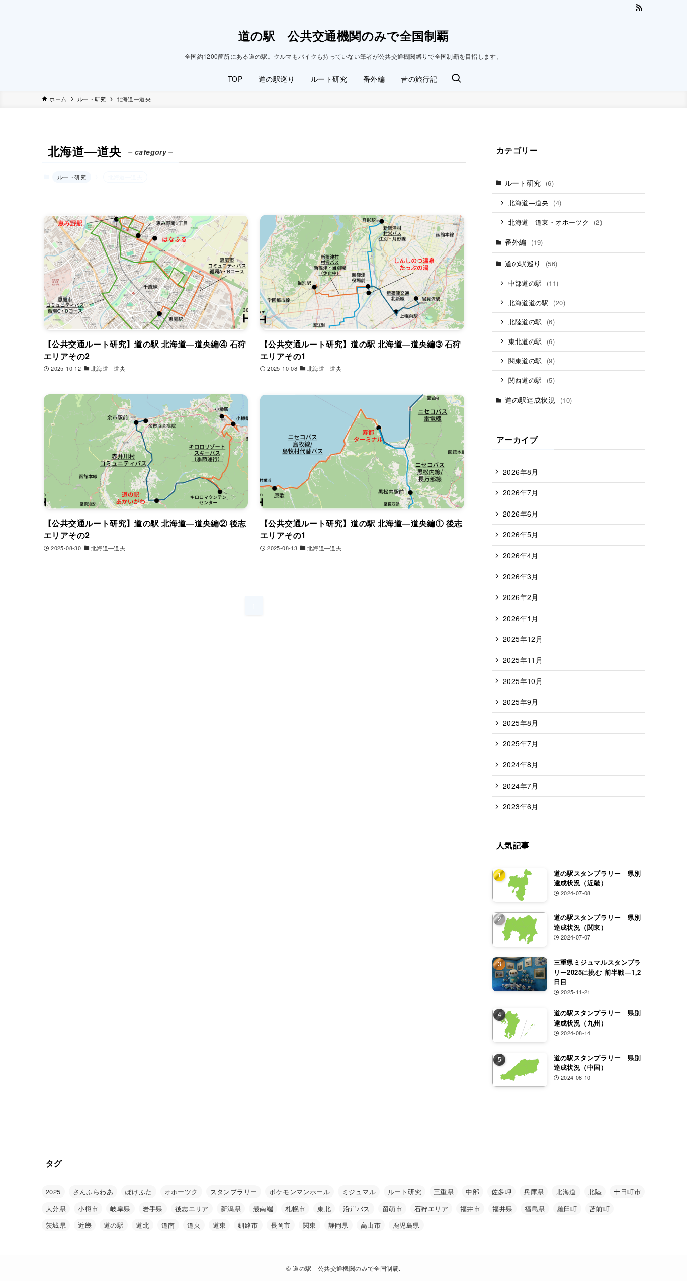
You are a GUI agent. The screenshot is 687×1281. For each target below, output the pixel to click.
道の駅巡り (531, 263)
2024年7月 (521, 786)
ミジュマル (359, 1192)
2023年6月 (521, 806)
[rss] (638, 7)
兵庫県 (534, 1192)
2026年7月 (521, 492)
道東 (219, 1225)
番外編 (524, 242)
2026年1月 (521, 618)
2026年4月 (521, 555)
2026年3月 (521, 576)
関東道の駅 (531, 360)
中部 (472, 1192)
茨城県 (56, 1225)
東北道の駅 (531, 341)
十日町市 (627, 1192)
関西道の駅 (531, 380)
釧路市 (248, 1225)
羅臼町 (567, 1208)
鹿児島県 (406, 1225)
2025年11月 (523, 660)
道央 (194, 1225)
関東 (309, 1225)
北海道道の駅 (536, 302)
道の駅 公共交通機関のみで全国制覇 (343, 35)
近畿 (85, 1225)
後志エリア (192, 1208)
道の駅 (114, 1225)
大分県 (56, 1208)
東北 (324, 1208)
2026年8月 (521, 472)
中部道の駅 (533, 283)
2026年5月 (521, 534)
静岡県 (338, 1225)
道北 (142, 1225)
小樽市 (88, 1208)
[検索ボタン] (456, 79)
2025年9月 (521, 702)
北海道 (566, 1192)
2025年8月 (521, 723)
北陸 (595, 1192)
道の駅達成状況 (538, 400)
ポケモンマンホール (299, 1192)
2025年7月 (521, 743)
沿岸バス (356, 1208)
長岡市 (281, 1225)
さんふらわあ (93, 1192)
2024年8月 (521, 764)
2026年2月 (521, 597)
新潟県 (231, 1208)
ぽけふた (138, 1192)
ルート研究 (71, 177)
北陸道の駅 (531, 321)
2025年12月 (523, 639)
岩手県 (153, 1208)
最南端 (263, 1208)
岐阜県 (120, 1208)
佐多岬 (501, 1192)
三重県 (444, 1192)
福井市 (470, 1208)
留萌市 (392, 1208)
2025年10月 (523, 681)
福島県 (535, 1208)
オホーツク (181, 1192)
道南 (168, 1225)
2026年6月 (521, 513)
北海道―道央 (535, 202)
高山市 (371, 1225)
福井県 (502, 1208)
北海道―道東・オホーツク (555, 222)
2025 (53, 1192)
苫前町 (599, 1208)
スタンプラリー (233, 1192)
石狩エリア (431, 1208)
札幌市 (295, 1208)
